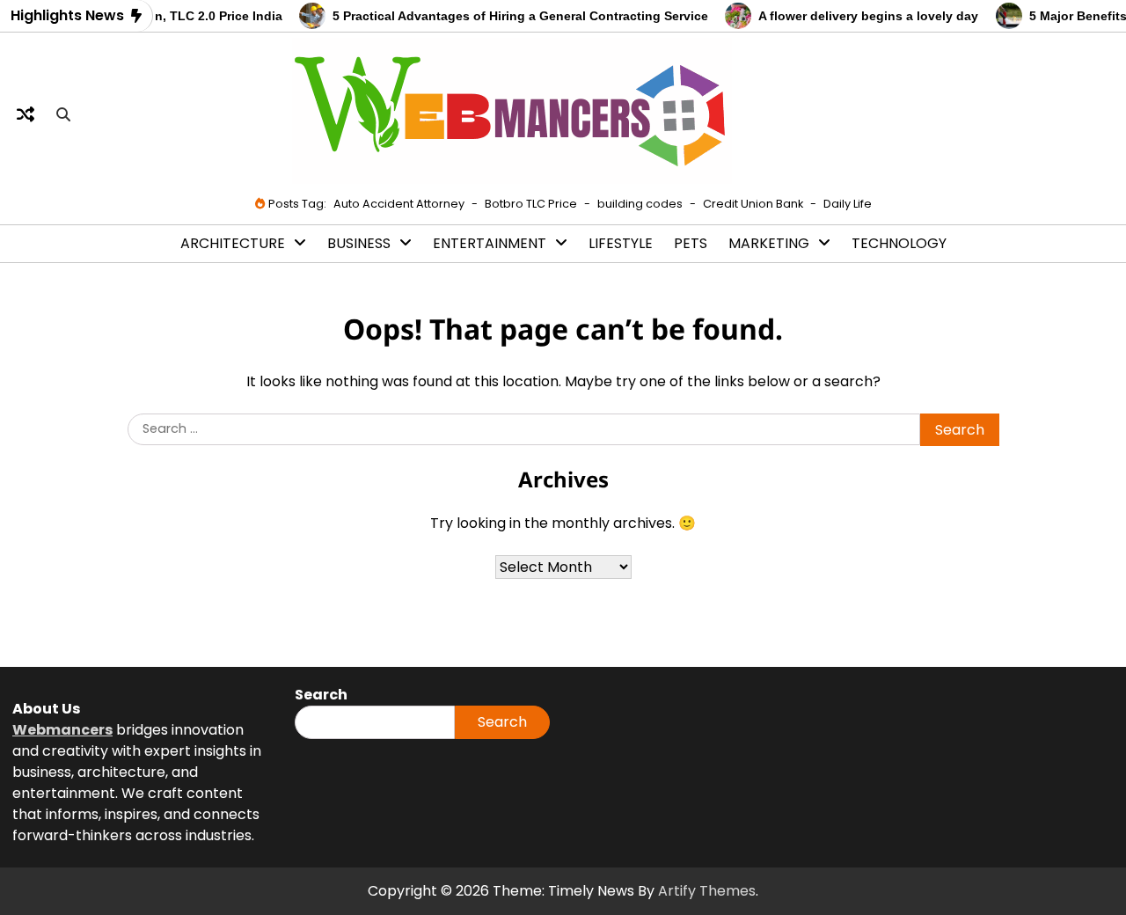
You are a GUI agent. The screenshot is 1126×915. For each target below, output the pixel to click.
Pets (690, 243)
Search (502, 722)
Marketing (768, 243)
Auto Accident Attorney (398, 203)
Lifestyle (621, 243)
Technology (899, 243)
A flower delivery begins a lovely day (859, 16)
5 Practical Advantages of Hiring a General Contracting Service (510, 16)
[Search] (63, 114)
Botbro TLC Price (531, 203)
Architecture (232, 243)
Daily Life (847, 203)
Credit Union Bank (753, 203)
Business (359, 243)
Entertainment (489, 243)
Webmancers (62, 730)
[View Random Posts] (25, 114)
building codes (640, 203)
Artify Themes (707, 891)
